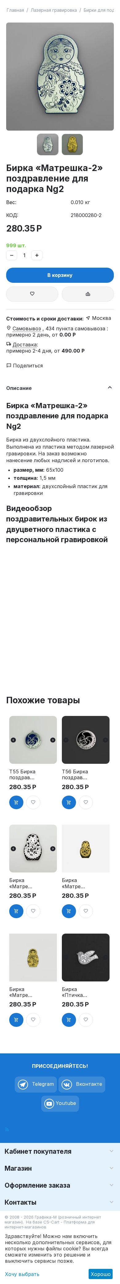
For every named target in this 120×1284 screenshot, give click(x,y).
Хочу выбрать (22, 1274)
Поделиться (27, 365)
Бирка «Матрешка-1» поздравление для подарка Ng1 (22, 883)
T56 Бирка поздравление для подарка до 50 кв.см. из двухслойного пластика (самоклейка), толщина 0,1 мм (75, 774)
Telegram (42, 1084)
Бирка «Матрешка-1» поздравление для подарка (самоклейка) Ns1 (75, 883)
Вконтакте (88, 1084)
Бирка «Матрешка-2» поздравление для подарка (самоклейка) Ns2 (22, 992)
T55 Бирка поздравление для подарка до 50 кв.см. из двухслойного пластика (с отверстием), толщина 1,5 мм (22, 774)
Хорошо (101, 1274)
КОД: (12, 215)
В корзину (60, 275)
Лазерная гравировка (54, 10)
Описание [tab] (19, 388)
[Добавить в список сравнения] (88, 294)
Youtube (65, 1103)
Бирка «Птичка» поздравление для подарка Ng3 (75, 992)
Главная (15, 10)
